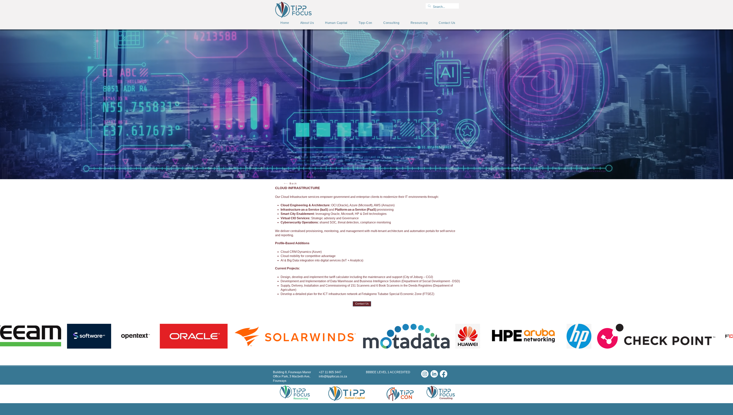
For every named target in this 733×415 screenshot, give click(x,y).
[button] (391, 23)
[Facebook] (443, 374)
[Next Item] (726, 336)
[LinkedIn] (434, 374)
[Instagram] (425, 374)
